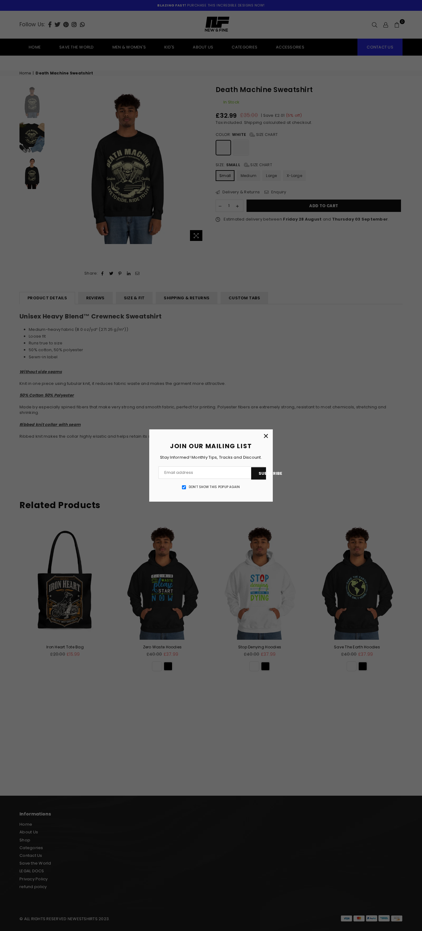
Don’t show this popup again (214, 487)
